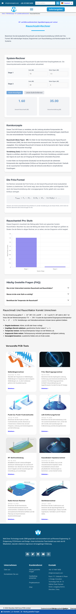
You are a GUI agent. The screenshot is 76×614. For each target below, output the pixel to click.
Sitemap (73, 608)
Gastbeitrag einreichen (33, 577)
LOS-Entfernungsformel (50, 415)
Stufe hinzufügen (14, 92)
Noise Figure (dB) (54, 70)
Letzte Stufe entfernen (34, 92)
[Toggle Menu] (31, 9)
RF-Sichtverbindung (16, 458)
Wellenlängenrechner (16, 372)
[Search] (58, 3)
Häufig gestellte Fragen (34, 571)
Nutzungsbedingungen (60, 608)
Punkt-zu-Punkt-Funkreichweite (20, 415)
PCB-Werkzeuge (10, 13)
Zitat (30, 587)
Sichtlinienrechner (48, 501)
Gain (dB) (31, 70)
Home (3, 13)
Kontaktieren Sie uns (11, 574)
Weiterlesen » (11, 388)
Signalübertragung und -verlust (47, 22)
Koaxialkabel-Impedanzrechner (53, 458)
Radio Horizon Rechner (16, 501)
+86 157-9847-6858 (27, 3)
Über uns (7, 570)
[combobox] (45, 3)
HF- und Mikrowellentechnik (22, 13)
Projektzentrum (34, 583)
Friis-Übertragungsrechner (51, 372)
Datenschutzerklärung (48, 608)
